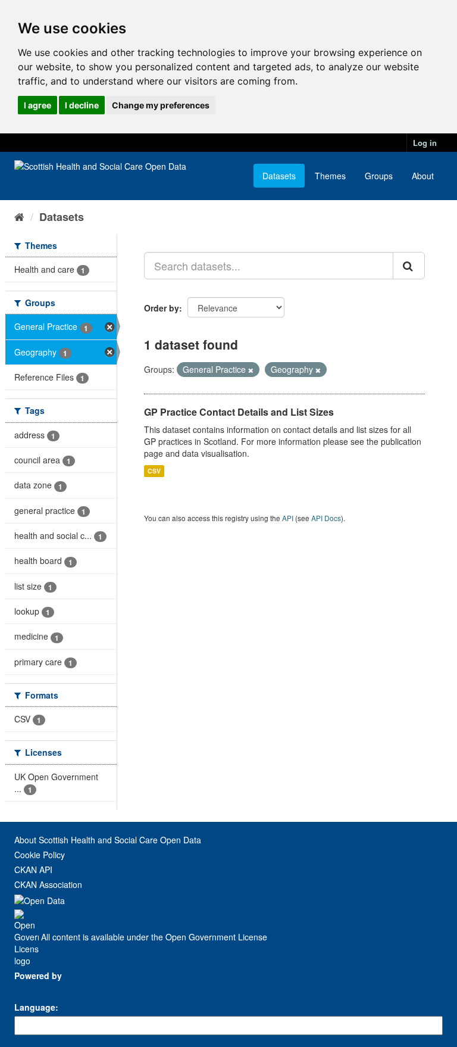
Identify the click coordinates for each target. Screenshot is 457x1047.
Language (34, 1007)
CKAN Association (48, 884)
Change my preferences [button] (160, 105)
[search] (409, 265)
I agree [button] (37, 105)
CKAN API (33, 869)
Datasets (279, 176)
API (287, 518)
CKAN (34, 989)
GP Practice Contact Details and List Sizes (239, 412)
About (423, 176)
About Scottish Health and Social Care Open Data (107, 840)
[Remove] (250, 370)
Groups (379, 176)
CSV (154, 470)
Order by (161, 308)
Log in (425, 142)
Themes (330, 176)
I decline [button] (82, 105)
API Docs (326, 518)
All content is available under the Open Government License (153, 937)
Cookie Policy (39, 855)
